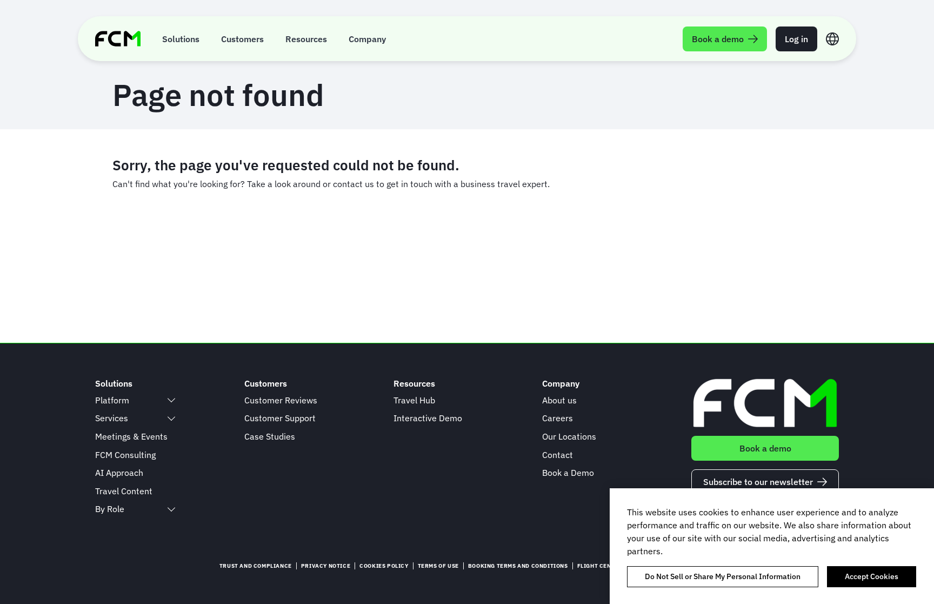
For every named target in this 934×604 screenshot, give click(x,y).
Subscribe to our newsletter (758, 481)
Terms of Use (438, 565)
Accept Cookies (871, 576)
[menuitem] (180, 38)
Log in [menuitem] (796, 39)
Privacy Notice (325, 565)
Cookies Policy (383, 565)
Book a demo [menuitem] (718, 39)
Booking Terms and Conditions (518, 565)
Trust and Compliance (255, 565)
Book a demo (765, 448)
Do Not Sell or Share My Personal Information (722, 576)
